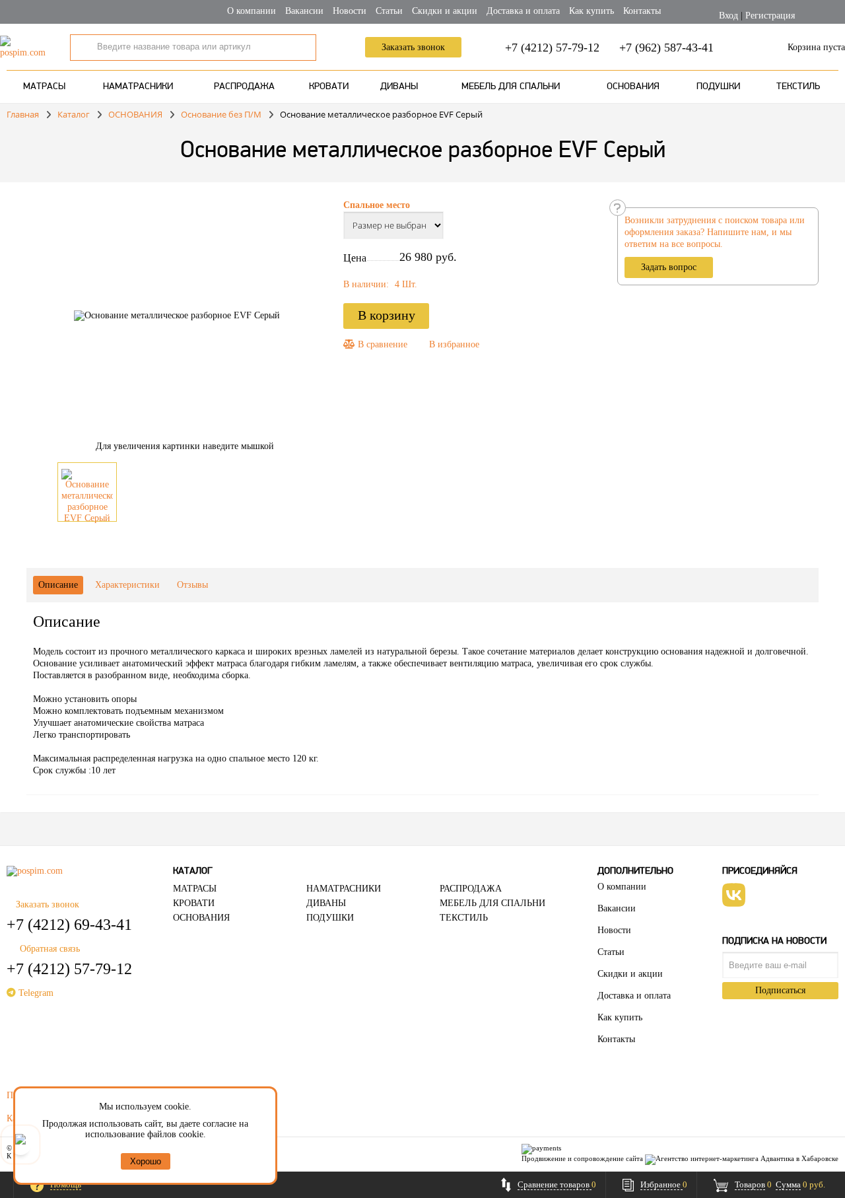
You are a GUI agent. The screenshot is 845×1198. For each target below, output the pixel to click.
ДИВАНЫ (399, 87)
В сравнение (381, 344)
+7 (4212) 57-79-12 (552, 47)
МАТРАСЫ (44, 87)
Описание (58, 585)
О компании (251, 11)
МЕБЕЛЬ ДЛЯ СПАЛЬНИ (510, 87)
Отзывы (192, 585)
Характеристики (127, 585)
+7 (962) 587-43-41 (666, 47)
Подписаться (780, 990)
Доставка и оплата (523, 11)
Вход (728, 15)
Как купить (591, 11)
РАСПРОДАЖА (244, 87)
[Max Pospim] (20, 1144)
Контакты (642, 11)
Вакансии (304, 11)
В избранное (454, 344)
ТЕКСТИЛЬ (798, 87)
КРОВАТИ (329, 87)
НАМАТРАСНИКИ (138, 87)
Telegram (34, 993)
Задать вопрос (668, 267)
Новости (349, 11)
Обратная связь (50, 949)
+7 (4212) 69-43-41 (69, 924)
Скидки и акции (444, 11)
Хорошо (145, 1161)
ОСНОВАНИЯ (633, 87)
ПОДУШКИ (718, 87)
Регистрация (770, 15)
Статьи (389, 11)
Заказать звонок (413, 47)
